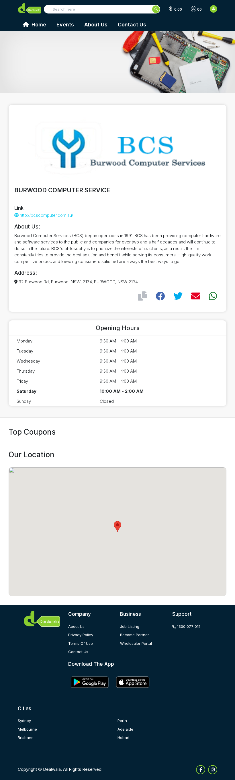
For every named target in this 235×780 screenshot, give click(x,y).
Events (65, 25)
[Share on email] (195, 296)
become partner (134, 634)
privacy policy (80, 634)
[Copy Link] (142, 296)
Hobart (123, 737)
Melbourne (27, 729)
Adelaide (125, 729)
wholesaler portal (136, 643)
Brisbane (26, 737)
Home (38, 25)
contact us (78, 651)
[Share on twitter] (178, 296)
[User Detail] (213, 9)
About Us (95, 25)
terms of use (80, 643)
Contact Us (132, 25)
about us (76, 626)
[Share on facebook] (160, 296)
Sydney (24, 720)
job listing (129, 626)
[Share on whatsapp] (213, 296)
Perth (122, 720)
